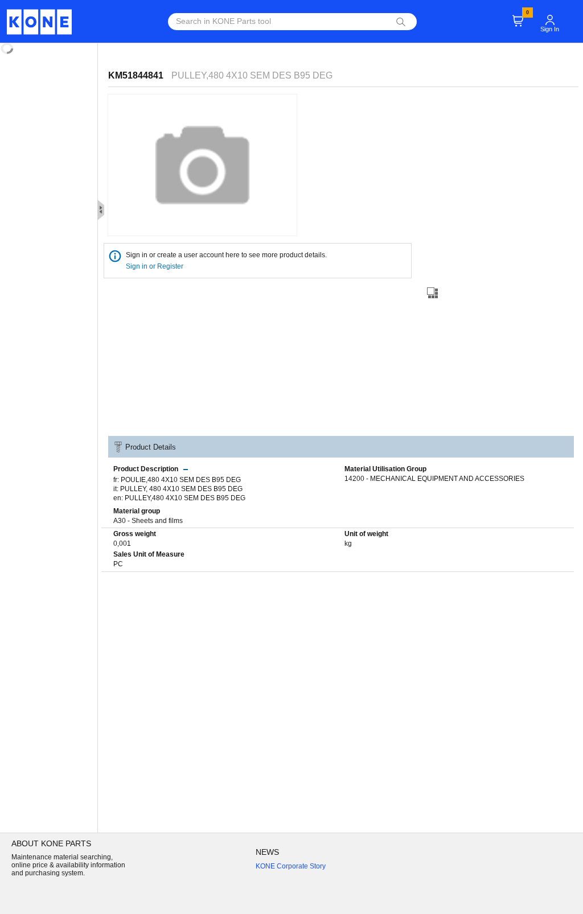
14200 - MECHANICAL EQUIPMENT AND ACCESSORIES (434, 479)
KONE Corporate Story (291, 866)
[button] (550, 14)
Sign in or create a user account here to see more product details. (226, 255)
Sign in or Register (155, 266)
